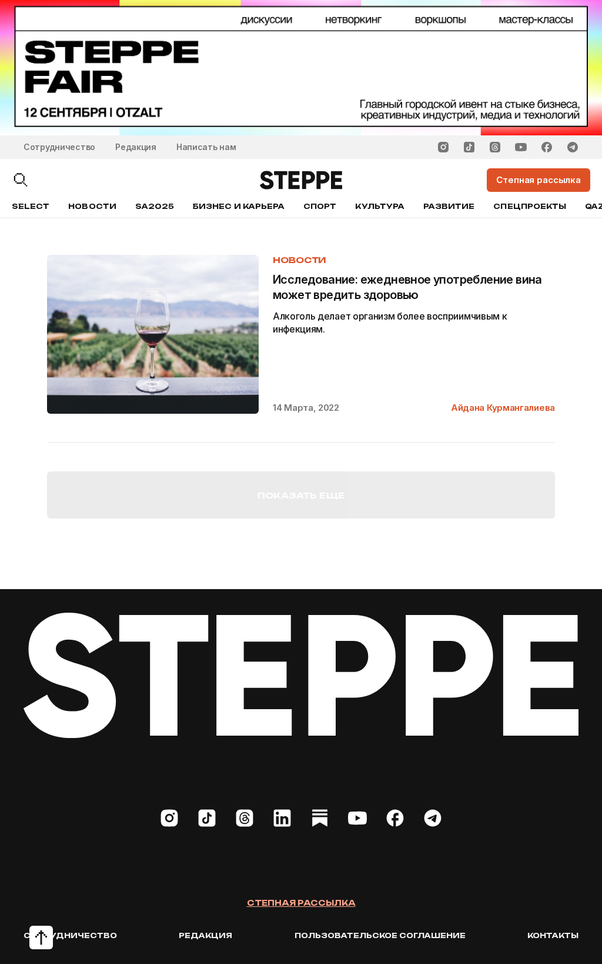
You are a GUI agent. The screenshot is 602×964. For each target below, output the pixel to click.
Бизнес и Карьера (239, 206)
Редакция (135, 147)
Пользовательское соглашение (380, 935)
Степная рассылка (301, 903)
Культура (379, 206)
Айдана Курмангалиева (503, 407)
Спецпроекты (529, 206)
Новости (92, 206)
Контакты (552, 935)
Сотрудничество (59, 147)
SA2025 (154, 206)
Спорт (319, 206)
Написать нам (206, 147)
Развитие (448, 206)
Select (30, 206)
